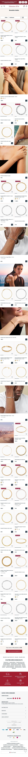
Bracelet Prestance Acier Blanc (20, 303)
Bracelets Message (6, 664)
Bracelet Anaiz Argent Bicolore (6, 639)
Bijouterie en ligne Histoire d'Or (8, 657)
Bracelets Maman (12, 662)
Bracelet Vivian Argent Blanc (20, 59)
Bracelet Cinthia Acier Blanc (20, 221)
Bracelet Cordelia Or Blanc (5, 618)
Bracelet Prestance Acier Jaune (6, 528)
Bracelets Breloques (21, 663)
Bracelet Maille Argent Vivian (7, 415)
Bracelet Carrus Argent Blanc (7, 257)
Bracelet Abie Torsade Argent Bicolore (20, 504)
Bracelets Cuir (6, 662)
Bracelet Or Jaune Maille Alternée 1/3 (21, 595)
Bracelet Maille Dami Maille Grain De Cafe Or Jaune (21, 358)
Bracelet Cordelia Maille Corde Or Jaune (7, 36)
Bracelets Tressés (18, 665)
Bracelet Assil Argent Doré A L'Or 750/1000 (8, 337)
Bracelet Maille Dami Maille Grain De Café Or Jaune (21, 197)
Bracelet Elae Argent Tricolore (20, 527)
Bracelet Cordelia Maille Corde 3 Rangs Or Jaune (6, 358)
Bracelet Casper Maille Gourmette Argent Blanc (21, 618)
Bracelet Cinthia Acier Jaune (6, 141)
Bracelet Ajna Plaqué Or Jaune (20, 37)
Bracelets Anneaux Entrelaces (16, 664)
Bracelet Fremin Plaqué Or (7, 381)
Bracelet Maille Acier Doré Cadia (20, 639)
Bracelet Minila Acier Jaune (5, 303)
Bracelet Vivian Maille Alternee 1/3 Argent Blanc (7, 220)
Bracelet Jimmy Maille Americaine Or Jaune (7, 571)
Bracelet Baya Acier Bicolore (20, 459)
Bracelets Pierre (14, 663)
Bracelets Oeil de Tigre (20, 662)
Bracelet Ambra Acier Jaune (20, 381)
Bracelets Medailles (6, 663)
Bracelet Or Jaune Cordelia (5, 480)
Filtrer (6, 17)
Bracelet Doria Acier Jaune (19, 550)
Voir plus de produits (14, 651)
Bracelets (16, 657)
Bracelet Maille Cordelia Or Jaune (7, 197)
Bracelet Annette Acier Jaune (6, 60)
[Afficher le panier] (26, 6)
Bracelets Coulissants (10, 665)
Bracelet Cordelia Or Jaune (5, 175)
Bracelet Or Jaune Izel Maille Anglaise (9, 96)
